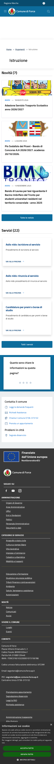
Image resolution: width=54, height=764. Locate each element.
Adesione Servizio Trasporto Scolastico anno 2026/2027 (26, 107)
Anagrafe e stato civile (16, 540)
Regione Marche (11, 3)
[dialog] (27, 743)
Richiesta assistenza (15, 704)
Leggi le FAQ (11, 700)
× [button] (51, 725)
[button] (27, 759)
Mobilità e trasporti (14, 561)
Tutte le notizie (27, 217)
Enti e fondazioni (13, 515)
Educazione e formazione (17, 573)
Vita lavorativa (12, 548)
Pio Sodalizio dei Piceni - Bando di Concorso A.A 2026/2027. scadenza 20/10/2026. (24, 150)
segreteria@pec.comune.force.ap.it (22, 677)
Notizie (9, 607)
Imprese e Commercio (15, 553)
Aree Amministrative (15, 507)
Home (9, 49)
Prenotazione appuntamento (18, 692)
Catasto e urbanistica (15, 557)
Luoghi (9, 627)
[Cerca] (48, 11)
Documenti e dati (13, 527)
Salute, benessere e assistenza (19, 590)
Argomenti (20, 49)
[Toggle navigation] (5, 11)
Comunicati (11, 611)
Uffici (8, 511)
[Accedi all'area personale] (43, 3)
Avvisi (7, 100)
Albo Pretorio (12, 721)
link (3, 743)
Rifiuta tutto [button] (27, 754)
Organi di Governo (14, 502)
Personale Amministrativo (17, 523)
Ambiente (10, 586)
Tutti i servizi (27, 344)
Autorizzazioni (12, 594)
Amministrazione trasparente (19, 717)
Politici (9, 519)
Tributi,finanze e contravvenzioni (20, 582)
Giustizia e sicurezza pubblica (19, 578)
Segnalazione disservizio (17, 696)
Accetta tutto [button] (27, 748)
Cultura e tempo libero (16, 544)
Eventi (9, 631)
